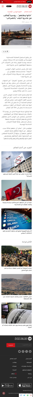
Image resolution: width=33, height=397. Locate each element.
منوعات (14, 366)
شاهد (13, 374)
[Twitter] (24, 395)
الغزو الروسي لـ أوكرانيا (15, 12)
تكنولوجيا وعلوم (27, 370)
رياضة (30, 374)
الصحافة (29, 362)
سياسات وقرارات (26, 366)
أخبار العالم (28, 12)
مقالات (14, 362)
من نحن (29, 377)
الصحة (14, 370)
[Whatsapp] (27, 395)
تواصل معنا (13, 377)
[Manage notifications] (3, 393)
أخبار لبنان (29, 359)
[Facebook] (21, 395)
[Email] (30, 395)
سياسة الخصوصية (27, 390)
